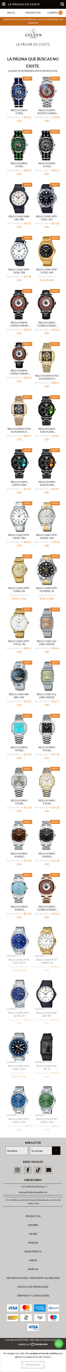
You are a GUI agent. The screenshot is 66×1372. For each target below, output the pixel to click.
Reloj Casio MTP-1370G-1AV (47, 271)
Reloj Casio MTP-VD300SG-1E (47, 590)
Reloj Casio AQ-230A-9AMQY (47, 696)
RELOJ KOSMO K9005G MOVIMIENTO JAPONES (19, 855)
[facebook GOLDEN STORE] (28, 1170)
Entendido (33, 1364)
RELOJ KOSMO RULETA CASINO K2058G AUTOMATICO (46, 112)
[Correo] (49, 1170)
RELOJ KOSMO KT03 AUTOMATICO (46, 377)
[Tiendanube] (33, 1345)
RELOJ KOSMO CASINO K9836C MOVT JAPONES (19, 324)
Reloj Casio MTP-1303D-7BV (19, 536)
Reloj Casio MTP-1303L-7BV (19, 271)
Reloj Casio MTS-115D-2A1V (19, 961)
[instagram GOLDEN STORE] (17, 1170)
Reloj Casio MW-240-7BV (19, 218)
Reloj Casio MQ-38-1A (47, 1067)
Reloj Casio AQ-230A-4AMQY (47, 643)
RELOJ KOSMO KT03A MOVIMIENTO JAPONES (19, 749)
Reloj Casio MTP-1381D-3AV (47, 1120)
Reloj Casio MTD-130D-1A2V (19, 1067)
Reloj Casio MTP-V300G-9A (19, 590)
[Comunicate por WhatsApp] (58, 1343)
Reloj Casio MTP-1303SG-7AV (47, 536)
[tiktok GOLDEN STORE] (38, 1170)
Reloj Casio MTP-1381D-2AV (19, 1120)
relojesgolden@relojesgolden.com (33, 1192)
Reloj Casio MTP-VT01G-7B (19, 643)
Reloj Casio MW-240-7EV (46, 1014)
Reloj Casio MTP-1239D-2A (19, 1014)
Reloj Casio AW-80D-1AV (19, 696)
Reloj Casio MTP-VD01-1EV (47, 218)
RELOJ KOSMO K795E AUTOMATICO (19, 112)
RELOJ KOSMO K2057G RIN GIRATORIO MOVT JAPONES (46, 430)
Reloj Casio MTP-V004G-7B (47, 961)
